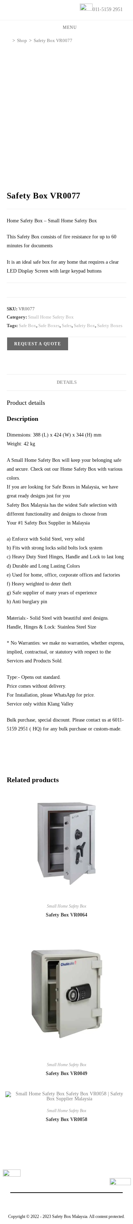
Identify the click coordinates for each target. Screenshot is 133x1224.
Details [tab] (67, 382)
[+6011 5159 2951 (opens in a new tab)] (120, 1188)
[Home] (8, 40)
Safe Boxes (49, 325)
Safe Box (27, 325)
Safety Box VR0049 (66, 1073)
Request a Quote (37, 343)
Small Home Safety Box (51, 317)
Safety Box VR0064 (66, 915)
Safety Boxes (109, 325)
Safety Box (84, 325)
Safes (67, 325)
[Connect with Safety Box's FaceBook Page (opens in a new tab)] (12, 1178)
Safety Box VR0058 (66, 1119)
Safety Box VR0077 (53, 40)
